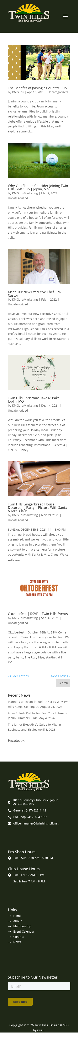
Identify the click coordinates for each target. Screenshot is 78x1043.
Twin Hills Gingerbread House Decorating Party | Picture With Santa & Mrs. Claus (37, 507)
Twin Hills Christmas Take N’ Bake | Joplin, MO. (35, 400)
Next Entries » (60, 676)
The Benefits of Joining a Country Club (37, 88)
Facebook (16, 740)
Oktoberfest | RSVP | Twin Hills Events (38, 613)
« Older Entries (18, 676)
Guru (40, 1030)
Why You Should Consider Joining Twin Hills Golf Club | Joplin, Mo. (38, 187)
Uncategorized (58, 92)
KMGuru (18, 92)
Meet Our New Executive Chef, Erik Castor (34, 294)
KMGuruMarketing (25, 193)
